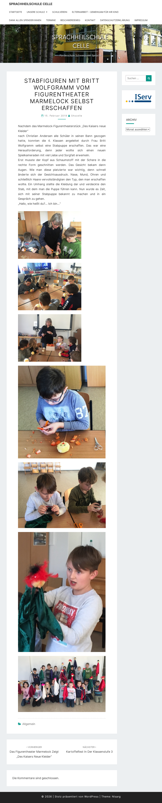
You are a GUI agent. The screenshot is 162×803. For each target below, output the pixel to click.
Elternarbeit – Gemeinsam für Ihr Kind (95, 12)
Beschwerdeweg (70, 20)
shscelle (76, 115)
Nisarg (116, 796)
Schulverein (59, 12)
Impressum (140, 20)
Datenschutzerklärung (115, 20)
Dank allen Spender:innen (25, 20)
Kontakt (90, 20)
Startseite (15, 12)
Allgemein (28, 724)
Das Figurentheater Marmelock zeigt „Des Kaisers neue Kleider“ (34, 752)
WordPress (91, 796)
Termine (51, 20)
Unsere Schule (36, 12)
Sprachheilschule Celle (30, 4)
